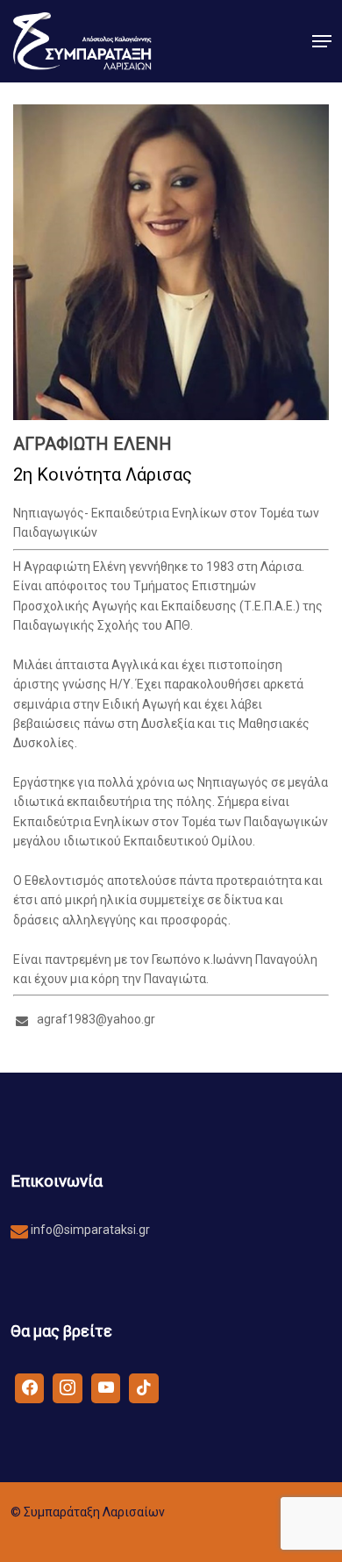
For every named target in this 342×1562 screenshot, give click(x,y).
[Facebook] (30, 1387)
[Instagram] (67, 1387)
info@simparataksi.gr (89, 1230)
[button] (321, 41)
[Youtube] (106, 1387)
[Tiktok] (144, 1387)
